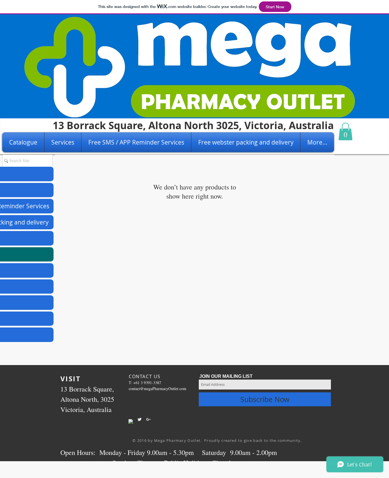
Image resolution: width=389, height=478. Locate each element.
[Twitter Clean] (139, 419)
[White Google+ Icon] (148, 419)
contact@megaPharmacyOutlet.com (157, 388)
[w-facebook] (130, 421)
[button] (345, 131)
